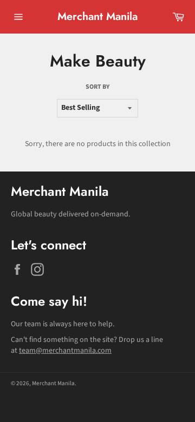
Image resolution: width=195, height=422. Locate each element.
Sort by (97, 87)
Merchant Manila (97, 16)
